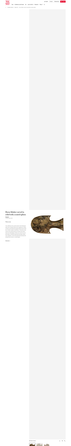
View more (7, 240)
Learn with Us (30, 4)
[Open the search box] (44, 4)
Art (25, 4)
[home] (5, 7)
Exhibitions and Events (19, 4)
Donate (51, 1)
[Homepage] (7, 3)
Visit (12, 4)
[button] (47, 224)
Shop (41, 4)
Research (36, 4)
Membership (56, 1)
